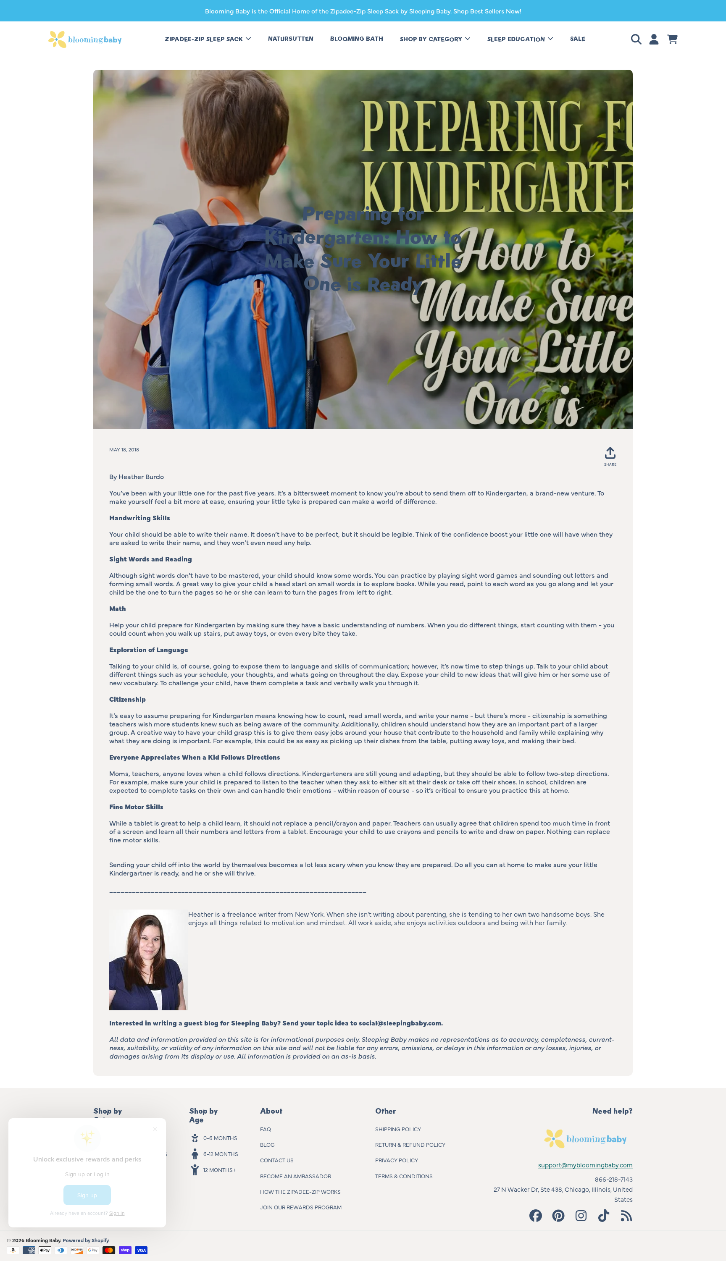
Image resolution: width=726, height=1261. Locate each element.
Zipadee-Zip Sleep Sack (205, 39)
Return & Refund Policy (410, 1144)
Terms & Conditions (404, 1176)
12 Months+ (219, 1169)
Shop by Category (432, 39)
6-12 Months (220, 1153)
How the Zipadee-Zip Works (300, 1191)
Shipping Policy (398, 1129)
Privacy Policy (396, 1160)
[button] (637, 39)
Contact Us (277, 1160)
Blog (267, 1144)
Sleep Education (517, 39)
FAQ (265, 1129)
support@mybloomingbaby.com (585, 1164)
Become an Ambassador (295, 1176)
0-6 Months (220, 1137)
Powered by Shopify (85, 1240)
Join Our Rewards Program (301, 1207)
